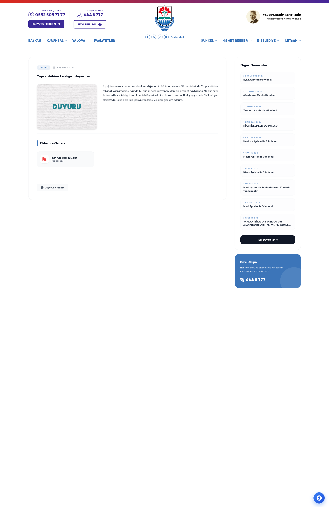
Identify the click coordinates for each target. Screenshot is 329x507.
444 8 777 (255, 279)
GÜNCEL (207, 40)
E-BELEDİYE (266, 40)
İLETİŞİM (291, 40)
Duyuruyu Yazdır (54, 187)
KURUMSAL (55, 40)
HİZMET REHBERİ (235, 40)
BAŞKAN (34, 40)
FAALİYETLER (104, 40)
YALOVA (78, 40)
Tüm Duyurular (266, 239)
